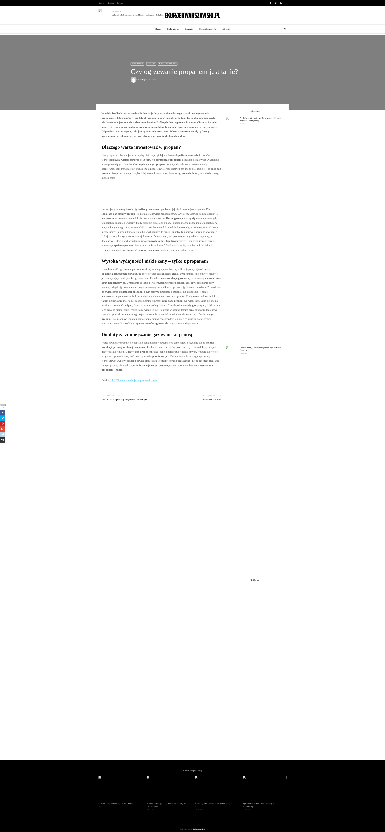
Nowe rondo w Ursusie (211, 399)
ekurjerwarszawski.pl (199, 829)
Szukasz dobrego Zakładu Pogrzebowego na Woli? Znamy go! (260, 349)
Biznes (158, 29)
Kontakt (120, 3)
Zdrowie (226, 29)
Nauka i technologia (207, 29)
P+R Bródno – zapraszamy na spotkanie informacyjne (124, 399)
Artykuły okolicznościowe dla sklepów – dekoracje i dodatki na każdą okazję (144, 15)
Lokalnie (189, 29)
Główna (101, 3)
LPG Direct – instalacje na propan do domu (134, 380)
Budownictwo (173, 29)
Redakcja (111, 3)
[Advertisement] (161, 193)
